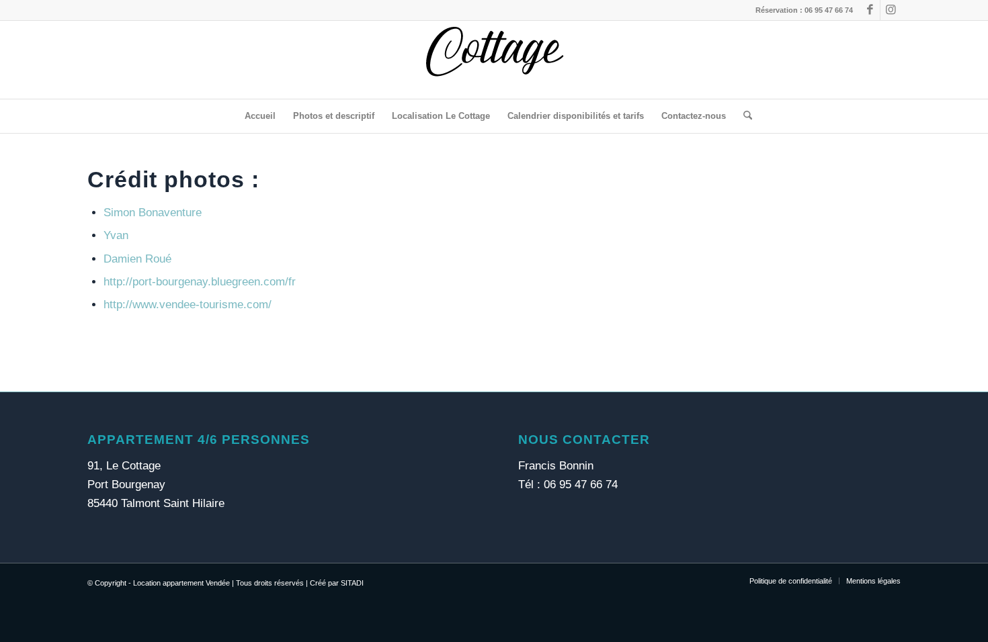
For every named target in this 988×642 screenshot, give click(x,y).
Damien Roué (137, 259)
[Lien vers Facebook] (870, 10)
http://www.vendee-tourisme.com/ (188, 304)
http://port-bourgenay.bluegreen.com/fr (200, 281)
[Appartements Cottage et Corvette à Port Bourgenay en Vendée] (494, 60)
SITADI (352, 583)
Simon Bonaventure (153, 212)
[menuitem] (260, 116)
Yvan (116, 235)
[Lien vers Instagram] (890, 10)
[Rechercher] (743, 116)
